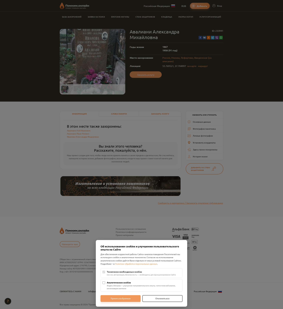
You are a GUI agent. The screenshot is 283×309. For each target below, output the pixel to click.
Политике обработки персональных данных (136, 263)
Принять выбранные (121, 298)
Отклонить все (162, 298)
